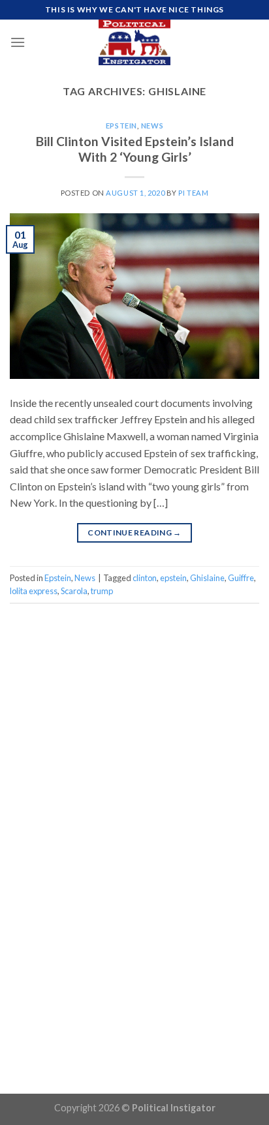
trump (102, 591)
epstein (173, 578)
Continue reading (134, 532)
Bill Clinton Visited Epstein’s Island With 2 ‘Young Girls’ (135, 149)
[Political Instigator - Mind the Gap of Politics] (134, 42)
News (152, 125)
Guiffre (241, 578)
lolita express (33, 591)
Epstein (121, 125)
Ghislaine (207, 578)
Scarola (74, 591)
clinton (145, 578)
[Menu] (17, 42)
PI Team (193, 192)
